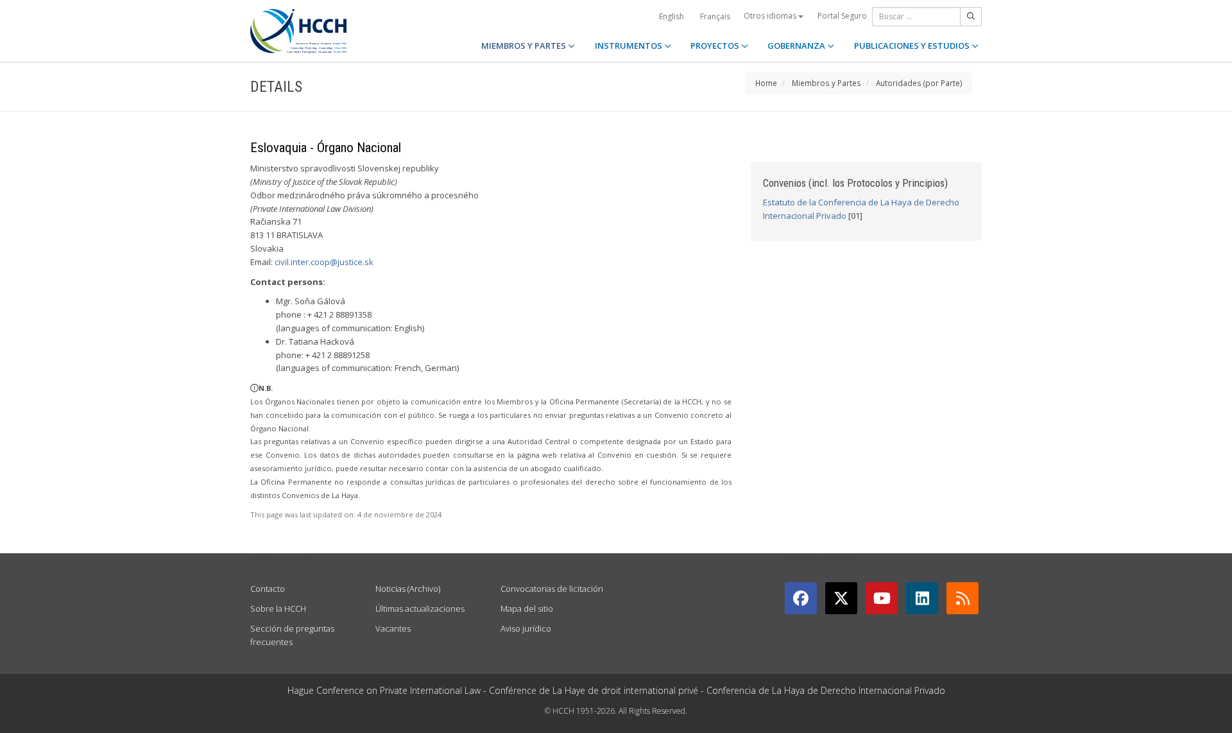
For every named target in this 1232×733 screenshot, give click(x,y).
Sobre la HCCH (278, 608)
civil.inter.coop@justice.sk (324, 262)
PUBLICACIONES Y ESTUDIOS (912, 45)
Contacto (267, 588)
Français (715, 16)
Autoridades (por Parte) (919, 83)
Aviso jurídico (526, 628)
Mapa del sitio (527, 608)
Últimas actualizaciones (420, 608)
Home (766, 83)
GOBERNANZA (797, 45)
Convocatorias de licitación (552, 588)
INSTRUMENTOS (629, 45)
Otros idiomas (771, 15)
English (671, 16)
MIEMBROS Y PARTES (524, 45)
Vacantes (393, 628)
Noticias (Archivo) (407, 588)
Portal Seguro (842, 15)
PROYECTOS (715, 45)
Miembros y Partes (826, 83)
